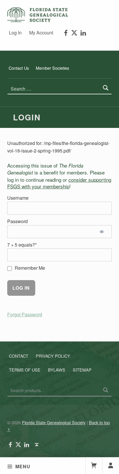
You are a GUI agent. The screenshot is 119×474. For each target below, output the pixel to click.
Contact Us (19, 68)
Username (18, 197)
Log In (15, 32)
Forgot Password (24, 314)
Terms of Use (24, 369)
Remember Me (29, 267)
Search (106, 390)
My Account (41, 32)
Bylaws (56, 369)
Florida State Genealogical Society (53, 422)
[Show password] (103, 231)
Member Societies (52, 68)
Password (17, 221)
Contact (18, 355)
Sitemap (82, 369)
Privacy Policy (53, 355)
